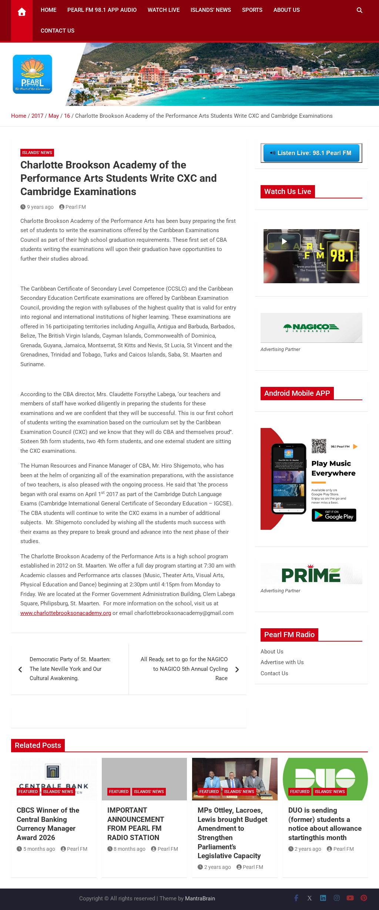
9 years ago (40, 207)
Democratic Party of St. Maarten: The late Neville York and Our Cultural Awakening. (71, 669)
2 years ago (217, 867)
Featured (28, 791)
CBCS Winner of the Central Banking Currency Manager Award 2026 (48, 824)
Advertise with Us (282, 662)
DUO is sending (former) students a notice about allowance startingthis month (325, 824)
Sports (252, 10)
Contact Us (57, 30)
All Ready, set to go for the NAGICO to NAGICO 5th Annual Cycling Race (184, 669)
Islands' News (37, 152)
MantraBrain (200, 898)
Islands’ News (211, 10)
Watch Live (164, 10)
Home (48, 10)
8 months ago (129, 849)
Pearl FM (76, 207)
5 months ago (39, 849)
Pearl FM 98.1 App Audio (102, 10)
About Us (287, 10)
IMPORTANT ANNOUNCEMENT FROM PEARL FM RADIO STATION (135, 824)
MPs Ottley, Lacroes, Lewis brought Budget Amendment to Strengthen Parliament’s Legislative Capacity (232, 833)
